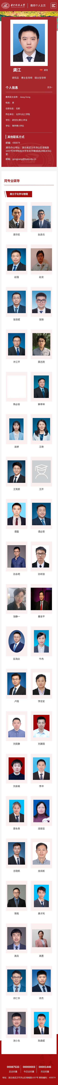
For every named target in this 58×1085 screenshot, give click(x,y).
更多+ (49, 87)
